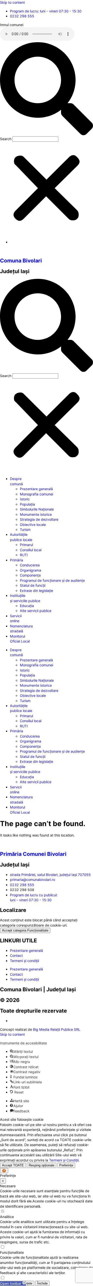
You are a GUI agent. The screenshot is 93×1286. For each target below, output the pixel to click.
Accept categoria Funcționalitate (25, 930)
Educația (27, 606)
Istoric (25, 499)
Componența (30, 575)
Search (5, 139)
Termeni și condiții (24, 961)
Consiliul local (30, 550)
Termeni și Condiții (64, 1160)
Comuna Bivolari (21, 260)
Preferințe (66, 1165)
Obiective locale (33, 524)
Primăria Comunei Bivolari (33, 854)
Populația (27, 504)
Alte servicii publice (35, 611)
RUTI (24, 555)
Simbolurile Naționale (37, 509)
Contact (16, 955)
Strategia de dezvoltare (39, 519)
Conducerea (30, 565)
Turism (25, 529)
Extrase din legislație (36, 590)
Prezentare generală (36, 489)
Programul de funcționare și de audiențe (52, 580)
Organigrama (30, 570)
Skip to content (12, 2)
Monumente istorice (36, 514)
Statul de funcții (32, 585)
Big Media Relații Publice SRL (56, 1029)
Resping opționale (41, 1165)
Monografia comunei (36, 494)
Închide (42, 1283)
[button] (46, 89)
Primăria (16, 560)
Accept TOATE (13, 1165)
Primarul (26, 545)
